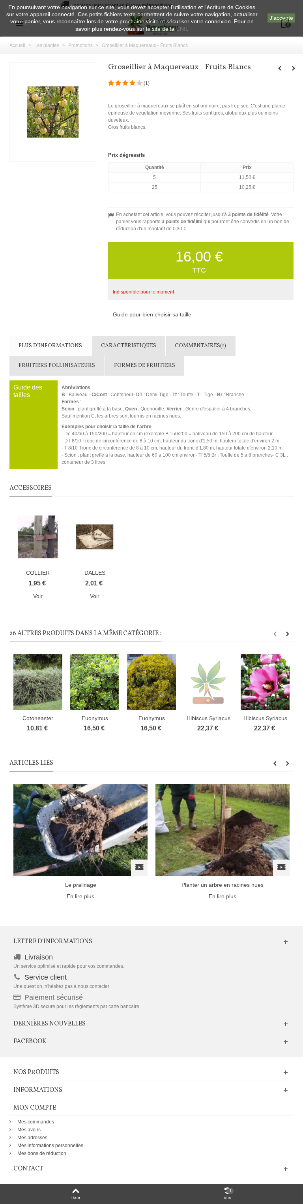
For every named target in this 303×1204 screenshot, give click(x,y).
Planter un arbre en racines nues (222, 885)
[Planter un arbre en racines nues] (222, 829)
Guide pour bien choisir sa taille (152, 314)
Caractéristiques (128, 346)
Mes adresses (32, 1137)
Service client (45, 977)
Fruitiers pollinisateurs (57, 365)
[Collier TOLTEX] (37, 537)
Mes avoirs (29, 1130)
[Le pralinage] (80, 829)
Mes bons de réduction (41, 1153)
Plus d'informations (50, 346)
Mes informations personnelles (50, 1145)
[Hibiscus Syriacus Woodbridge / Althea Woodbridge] (265, 682)
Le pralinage (80, 885)
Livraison (38, 957)
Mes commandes (35, 1122)
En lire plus (80, 896)
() (147, 83)
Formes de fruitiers (144, 365)
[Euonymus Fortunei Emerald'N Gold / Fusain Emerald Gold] (151, 682)
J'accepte (281, 18)
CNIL (182, 29)
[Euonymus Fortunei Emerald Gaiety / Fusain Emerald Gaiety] (94, 682)
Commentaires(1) (200, 346)
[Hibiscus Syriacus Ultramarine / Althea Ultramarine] (208, 682)
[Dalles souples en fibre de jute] (94, 537)
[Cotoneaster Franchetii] (37, 682)
